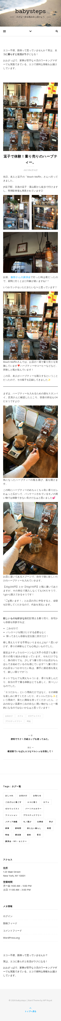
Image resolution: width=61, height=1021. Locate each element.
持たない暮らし (34, 828)
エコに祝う (32, 802)
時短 (29, 721)
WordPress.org (11, 937)
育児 (39, 834)
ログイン (8, 916)
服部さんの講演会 (21, 277)
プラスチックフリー (13, 721)
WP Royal (47, 1000)
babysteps (30, 11)
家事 (7, 828)
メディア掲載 (11, 821)
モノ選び (27, 821)
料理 (49, 828)
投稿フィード (10, 923)
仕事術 (40, 821)
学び (51, 821)
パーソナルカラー (33, 808)
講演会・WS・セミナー (16, 841)
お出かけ (9, 716)
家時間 (18, 828)
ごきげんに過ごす (13, 802)
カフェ (20, 716)
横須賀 (18, 834)
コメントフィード (12, 930)
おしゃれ (9, 795)
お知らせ (37, 795)
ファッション (11, 815)
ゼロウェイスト (34, 716)
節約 (29, 834)
